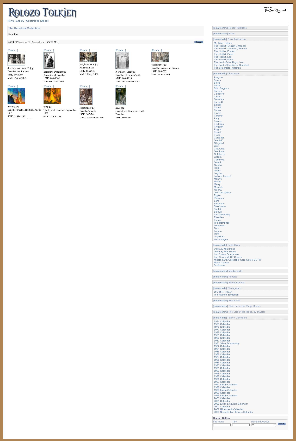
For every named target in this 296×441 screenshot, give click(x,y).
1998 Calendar (222, 387)
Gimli (216, 145)
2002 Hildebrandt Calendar (228, 409)
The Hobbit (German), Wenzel (230, 48)
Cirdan (217, 96)
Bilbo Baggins (221, 88)
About (44, 20)
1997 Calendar (222, 381)
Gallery (20, 20)
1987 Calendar (222, 357)
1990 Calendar (222, 365)
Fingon (217, 129)
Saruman (219, 203)
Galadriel (219, 137)
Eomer (217, 110)
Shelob (217, 209)
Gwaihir (218, 165)
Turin (216, 233)
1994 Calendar (222, 373)
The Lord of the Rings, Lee (228, 62)
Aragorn (218, 77)
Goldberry (219, 154)
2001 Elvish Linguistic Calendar (231, 403)
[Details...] (13, 50)
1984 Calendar (222, 348)
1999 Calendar (222, 392)
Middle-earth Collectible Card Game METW (237, 259)
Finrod (217, 132)
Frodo (217, 135)
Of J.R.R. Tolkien (223, 292)
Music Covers (221, 262)
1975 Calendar (222, 324)
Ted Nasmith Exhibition (226, 294)
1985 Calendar (222, 351)
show (224, 27)
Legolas (218, 173)
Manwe (218, 178)
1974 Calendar (222, 321)
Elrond (217, 107)
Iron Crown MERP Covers (228, 257)
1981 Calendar (222, 340)
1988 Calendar (222, 359)
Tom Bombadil (221, 222)
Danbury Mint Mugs (224, 248)
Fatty (216, 118)
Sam (216, 200)
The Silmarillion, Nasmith (227, 67)
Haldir (217, 167)
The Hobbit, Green (224, 54)
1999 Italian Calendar (225, 395)
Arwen (217, 80)
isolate (217, 27)
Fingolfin (218, 126)
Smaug (218, 211)
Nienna (218, 189)
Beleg (217, 82)
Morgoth (218, 187)
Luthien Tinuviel (222, 176)
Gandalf (218, 140)
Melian (217, 181)
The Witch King (222, 214)
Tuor (216, 228)
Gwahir (218, 162)
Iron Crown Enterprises (226, 254)
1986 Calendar (222, 354)
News (11, 20)
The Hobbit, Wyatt (223, 59)
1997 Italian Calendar (225, 384)
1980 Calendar (222, 337)
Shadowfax (220, 206)
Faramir (218, 115)
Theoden (219, 217)
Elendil (217, 104)
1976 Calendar (222, 327)
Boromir (218, 91)
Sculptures (219, 265)
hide (223, 39)
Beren (217, 85)
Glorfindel (219, 151)
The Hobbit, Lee (222, 56)
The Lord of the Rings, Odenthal (231, 65)
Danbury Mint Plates (225, 251)
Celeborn (219, 93)
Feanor (218, 121)
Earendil (218, 102)
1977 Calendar (222, 329)
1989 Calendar (222, 362)
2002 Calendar (222, 406)
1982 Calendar (222, 346)
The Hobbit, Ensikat (224, 51)
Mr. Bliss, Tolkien (223, 43)
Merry (217, 184)
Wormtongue (221, 239)
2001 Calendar (222, 401)
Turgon (218, 231)
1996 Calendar (222, 379)
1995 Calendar (222, 376)
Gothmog (219, 159)
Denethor (219, 99)
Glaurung (219, 148)
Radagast (219, 198)
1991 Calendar (222, 368)
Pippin (217, 195)
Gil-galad (219, 143)
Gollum (218, 156)
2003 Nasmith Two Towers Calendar (233, 412)
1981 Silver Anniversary (226, 343)
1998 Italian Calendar (225, 390)
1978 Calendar (222, 332)
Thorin (217, 220)
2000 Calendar (222, 398)
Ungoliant (219, 236)
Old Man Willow (222, 192)
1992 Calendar (222, 370)
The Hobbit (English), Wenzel (230, 45)
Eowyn (217, 113)
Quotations (32, 20)
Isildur (217, 170)
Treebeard (219, 225)
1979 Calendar (222, 335)
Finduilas (219, 124)
